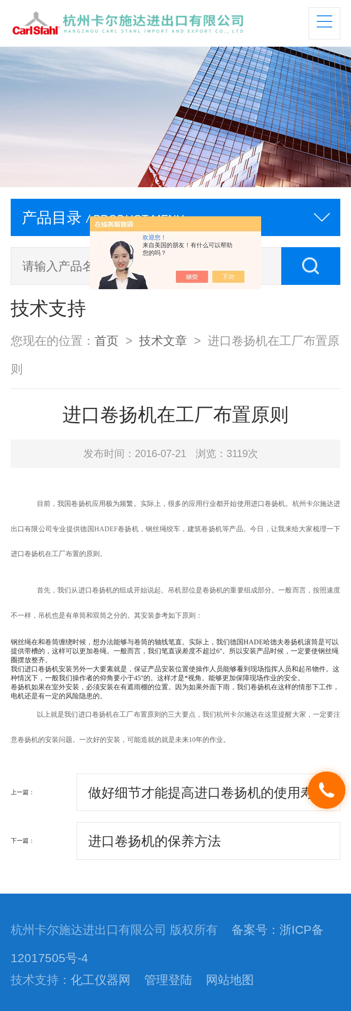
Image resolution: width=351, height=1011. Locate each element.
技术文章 (163, 340)
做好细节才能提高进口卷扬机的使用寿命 (207, 792)
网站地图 (230, 980)
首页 (107, 340)
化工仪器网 (101, 980)
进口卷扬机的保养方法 (154, 841)
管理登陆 (168, 980)
